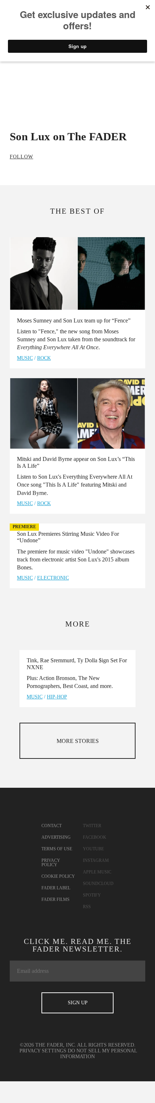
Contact (51, 825)
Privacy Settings (42, 1050)
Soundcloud (98, 883)
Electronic (53, 578)
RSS (87, 906)
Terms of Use (56, 848)
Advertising (56, 837)
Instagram (96, 860)
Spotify (92, 895)
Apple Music (97, 872)
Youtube (93, 848)
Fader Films (55, 899)
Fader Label (55, 887)
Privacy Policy (50, 862)
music (25, 358)
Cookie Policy (58, 876)
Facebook (94, 837)
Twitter (92, 825)
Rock (44, 358)
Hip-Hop (57, 697)
